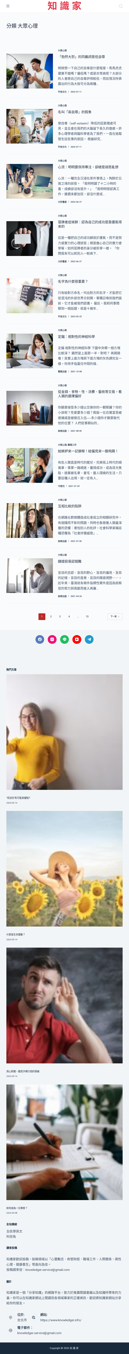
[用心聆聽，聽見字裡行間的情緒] (64, 1005)
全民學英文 (14, 1231)
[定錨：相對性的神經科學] (29, 351)
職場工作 (72, 445)
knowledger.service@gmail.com (39, 1333)
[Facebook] (39, 639)
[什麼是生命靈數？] (64, 869)
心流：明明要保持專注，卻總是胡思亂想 (88, 167)
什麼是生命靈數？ (15, 934)
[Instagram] (52, 639)
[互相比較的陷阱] (29, 520)
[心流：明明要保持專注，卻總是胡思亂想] (29, 181)
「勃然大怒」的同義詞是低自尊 (81, 57)
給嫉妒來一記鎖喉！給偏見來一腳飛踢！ (88, 451)
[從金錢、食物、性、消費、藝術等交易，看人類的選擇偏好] (29, 408)
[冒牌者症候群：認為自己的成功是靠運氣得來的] (29, 238)
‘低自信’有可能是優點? (18, 798)
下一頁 (114, 616)
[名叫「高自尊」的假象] (29, 126)
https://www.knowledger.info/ (61, 1320)
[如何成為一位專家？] (64, 1142)
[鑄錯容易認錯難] (29, 575)
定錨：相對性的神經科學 (76, 337)
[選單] (7, 6)
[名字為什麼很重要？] (29, 295)
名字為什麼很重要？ (73, 282)
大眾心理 (62, 50)
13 (87, 616)
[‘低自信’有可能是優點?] (64, 732)
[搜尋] (121, 6)
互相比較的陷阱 (69, 506)
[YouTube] (76, 639)
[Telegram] (89, 639)
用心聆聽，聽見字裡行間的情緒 (22, 1071)
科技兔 (11, 1237)
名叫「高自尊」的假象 (75, 112)
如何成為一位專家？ (17, 1208)
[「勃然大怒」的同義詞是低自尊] (29, 71)
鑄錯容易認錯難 (69, 561)
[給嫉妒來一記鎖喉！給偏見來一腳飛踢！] (29, 465)
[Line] (64, 639)
